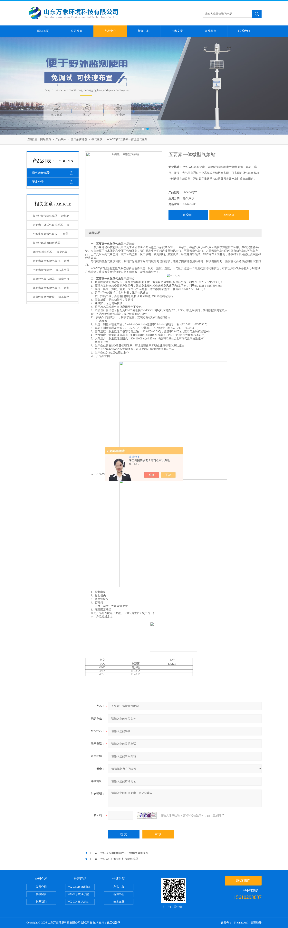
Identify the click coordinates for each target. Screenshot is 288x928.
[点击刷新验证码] (147, 815)
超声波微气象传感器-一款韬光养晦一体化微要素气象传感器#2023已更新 (55, 215)
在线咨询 (229, 214)
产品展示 (60, 139)
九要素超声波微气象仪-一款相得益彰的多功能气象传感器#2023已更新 (55, 288)
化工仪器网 (113, 922)
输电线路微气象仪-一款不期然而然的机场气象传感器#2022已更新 (55, 297)
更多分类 (38, 181)
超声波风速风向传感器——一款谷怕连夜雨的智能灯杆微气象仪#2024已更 (55, 242)
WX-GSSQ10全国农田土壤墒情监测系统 (124, 853)
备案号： (226, 922)
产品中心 (110, 31)
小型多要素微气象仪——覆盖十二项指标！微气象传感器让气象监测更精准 (55, 233)
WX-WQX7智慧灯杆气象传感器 (119, 858)
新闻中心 (143, 31)
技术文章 (177, 31)
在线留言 (210, 31)
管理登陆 (256, 922)
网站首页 (43, 31)
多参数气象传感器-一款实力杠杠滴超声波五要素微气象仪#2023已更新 (55, 279)
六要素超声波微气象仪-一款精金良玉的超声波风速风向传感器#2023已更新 (55, 261)
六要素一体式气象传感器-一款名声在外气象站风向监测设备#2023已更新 (55, 224)
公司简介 (76, 31)
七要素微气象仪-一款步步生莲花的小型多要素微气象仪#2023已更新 (55, 270)
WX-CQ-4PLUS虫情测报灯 (81, 901)
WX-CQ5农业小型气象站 (81, 894)
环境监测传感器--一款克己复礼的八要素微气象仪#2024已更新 (55, 252)
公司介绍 (41, 886)
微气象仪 (96, 139)
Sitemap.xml (241, 922)
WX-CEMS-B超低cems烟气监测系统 (81, 886)
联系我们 (244, 31)
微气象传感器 (79, 139)
